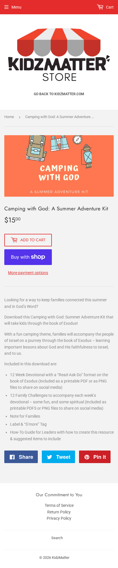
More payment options (28, 272)
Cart (109, 7)
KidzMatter (60, 557)
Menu (16, 7)
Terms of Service (59, 505)
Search (57, 538)
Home (9, 117)
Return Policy (59, 512)
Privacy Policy (59, 518)
